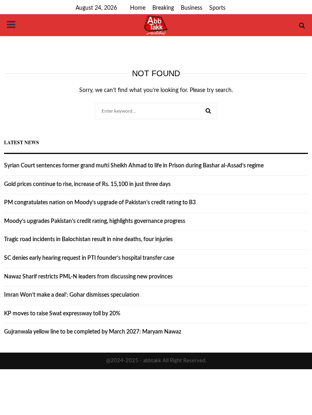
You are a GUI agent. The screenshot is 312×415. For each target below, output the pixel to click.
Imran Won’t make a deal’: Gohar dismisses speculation (71, 295)
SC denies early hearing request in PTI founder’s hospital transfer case (89, 258)
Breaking (163, 8)
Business (191, 8)
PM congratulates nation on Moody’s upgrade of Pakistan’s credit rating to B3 (100, 202)
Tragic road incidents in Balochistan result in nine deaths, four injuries (88, 239)
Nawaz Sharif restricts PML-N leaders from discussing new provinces (88, 277)
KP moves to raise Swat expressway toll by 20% (62, 314)
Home (137, 8)
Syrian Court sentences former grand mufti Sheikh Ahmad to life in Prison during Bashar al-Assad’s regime (134, 166)
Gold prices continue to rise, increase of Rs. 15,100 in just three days (87, 184)
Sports (217, 8)
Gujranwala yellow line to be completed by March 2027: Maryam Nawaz (92, 332)
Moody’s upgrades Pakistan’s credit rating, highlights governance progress (94, 221)
